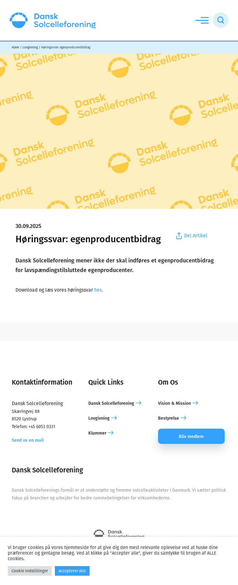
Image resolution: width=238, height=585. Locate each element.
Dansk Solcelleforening (111, 403)
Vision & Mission (174, 403)
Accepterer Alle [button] (72, 571)
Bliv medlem (191, 436)
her (97, 290)
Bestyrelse (168, 418)
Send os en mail (28, 440)
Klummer (97, 433)
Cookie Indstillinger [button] (29, 571)
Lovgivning (99, 418)
